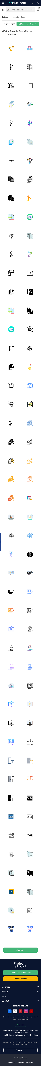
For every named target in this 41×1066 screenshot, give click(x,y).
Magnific (11, 1062)
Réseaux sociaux (20, 1006)
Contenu (6, 987)
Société (5, 1001)
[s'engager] (11, 161)
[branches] (30, 348)
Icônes (5, 17)
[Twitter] (15, 1011)
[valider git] (11, 386)
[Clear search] (27, 9)
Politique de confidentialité (28, 1030)
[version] (30, 86)
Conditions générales (10, 1030)
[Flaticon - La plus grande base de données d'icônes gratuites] (17, 3)
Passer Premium (20, 979)
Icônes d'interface (17, 17)
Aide (4, 996)
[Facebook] (10, 1011)
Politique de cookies (21, 1032)
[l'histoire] (30, 48)
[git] (30, 198)
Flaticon (21, 1062)
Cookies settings (32, 1035)
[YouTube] (31, 1011)
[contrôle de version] (11, 48)
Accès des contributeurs (20, 972)
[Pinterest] (20, 1011)
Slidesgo (29, 1062)
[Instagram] (26, 1011)
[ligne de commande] (30, 329)
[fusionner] (11, 348)
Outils (5, 992)
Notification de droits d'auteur (14, 1035)
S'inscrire (20, 1025)
